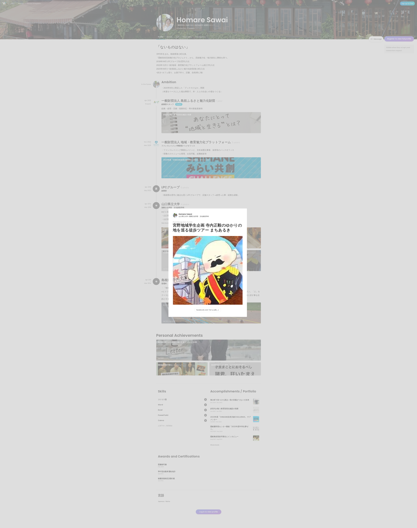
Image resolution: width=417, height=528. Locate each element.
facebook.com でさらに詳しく (207, 310)
